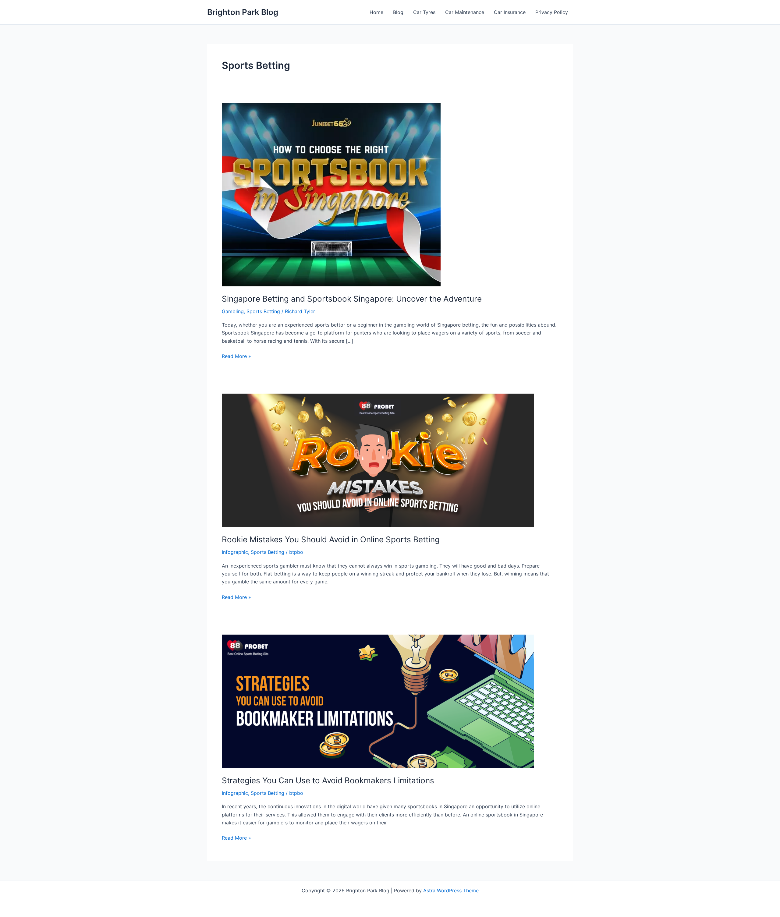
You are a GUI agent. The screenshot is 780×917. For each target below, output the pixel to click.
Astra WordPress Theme (451, 890)
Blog (398, 12)
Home (376, 12)
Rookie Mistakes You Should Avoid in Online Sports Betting (331, 539)
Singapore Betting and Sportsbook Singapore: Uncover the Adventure (352, 298)
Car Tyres (424, 12)
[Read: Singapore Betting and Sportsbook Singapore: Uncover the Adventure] (331, 194)
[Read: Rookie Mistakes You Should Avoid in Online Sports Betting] (378, 460)
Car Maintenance (464, 12)
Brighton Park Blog (242, 12)
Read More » (236, 356)
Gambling (233, 311)
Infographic (235, 552)
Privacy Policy (551, 12)
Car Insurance (510, 12)
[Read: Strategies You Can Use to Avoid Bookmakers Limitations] (378, 701)
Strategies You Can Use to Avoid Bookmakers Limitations (328, 780)
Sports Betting (263, 311)
